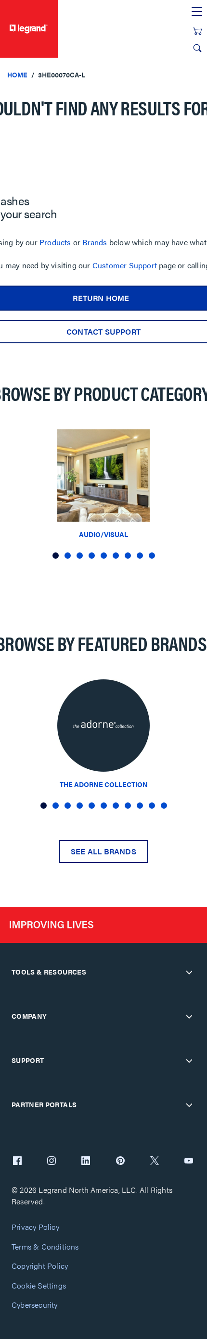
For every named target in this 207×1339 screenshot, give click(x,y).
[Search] (197, 48)
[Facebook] (17, 1161)
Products (55, 242)
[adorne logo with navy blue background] (103, 728)
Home (17, 74)
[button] (56, 555)
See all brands (103, 851)
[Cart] (197, 31)
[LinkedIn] (85, 1161)
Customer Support (124, 265)
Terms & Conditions (45, 1247)
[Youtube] (188, 1161)
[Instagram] (51, 1161)
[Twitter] (154, 1161)
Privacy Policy (35, 1227)
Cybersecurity (35, 1305)
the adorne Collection (104, 784)
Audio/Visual (103, 534)
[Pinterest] (120, 1161)
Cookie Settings (39, 1286)
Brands (94, 242)
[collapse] (189, 972)
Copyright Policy (40, 1266)
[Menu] (197, 12)
